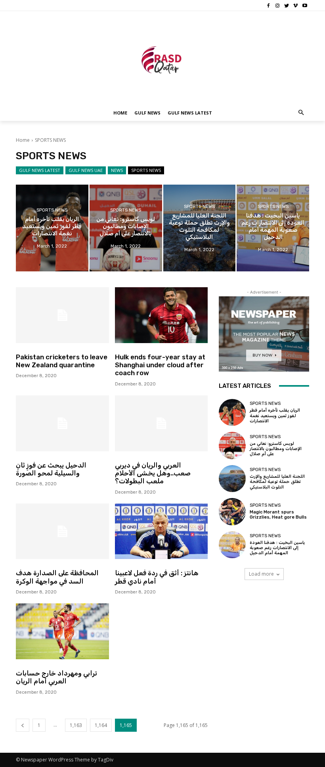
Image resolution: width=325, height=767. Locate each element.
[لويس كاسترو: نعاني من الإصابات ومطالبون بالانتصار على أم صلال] (126, 228)
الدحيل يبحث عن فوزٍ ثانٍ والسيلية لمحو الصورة (51, 469)
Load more (261, 573)
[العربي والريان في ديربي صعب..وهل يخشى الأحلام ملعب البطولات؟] (161, 423)
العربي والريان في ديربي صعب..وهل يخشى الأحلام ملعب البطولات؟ (153, 473)
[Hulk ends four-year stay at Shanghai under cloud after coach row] (161, 315)
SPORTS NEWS (146, 170)
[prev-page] (22, 725)
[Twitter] (286, 5)
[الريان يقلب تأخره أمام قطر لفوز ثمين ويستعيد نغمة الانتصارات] (52, 228)
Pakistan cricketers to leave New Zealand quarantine (61, 361)
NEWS (117, 170)
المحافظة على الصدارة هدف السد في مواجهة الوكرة (57, 577)
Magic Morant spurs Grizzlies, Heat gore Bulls (278, 514)
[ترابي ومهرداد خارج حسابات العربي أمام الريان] (62, 631)
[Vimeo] (295, 5)
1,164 (101, 725)
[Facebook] (268, 5)
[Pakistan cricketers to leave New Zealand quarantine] (62, 315)
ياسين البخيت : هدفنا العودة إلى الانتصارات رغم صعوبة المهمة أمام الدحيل (277, 547)
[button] (301, 113)
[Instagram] (277, 5)
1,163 (76, 725)
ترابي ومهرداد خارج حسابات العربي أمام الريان (56, 677)
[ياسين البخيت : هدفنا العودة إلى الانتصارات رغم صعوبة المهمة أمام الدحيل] (273, 228)
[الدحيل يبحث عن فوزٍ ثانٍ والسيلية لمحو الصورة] (62, 423)
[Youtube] (304, 5)
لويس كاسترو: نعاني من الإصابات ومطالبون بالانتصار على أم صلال (276, 448)
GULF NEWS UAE (86, 170)
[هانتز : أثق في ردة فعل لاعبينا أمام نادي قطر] (161, 531)
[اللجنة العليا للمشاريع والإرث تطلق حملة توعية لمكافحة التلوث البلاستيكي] (199, 228)
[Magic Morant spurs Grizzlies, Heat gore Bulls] (232, 511)
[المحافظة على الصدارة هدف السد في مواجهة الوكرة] (62, 531)
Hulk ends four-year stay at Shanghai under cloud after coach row (160, 365)
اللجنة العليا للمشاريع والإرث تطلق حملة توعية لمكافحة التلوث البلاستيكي (277, 481)
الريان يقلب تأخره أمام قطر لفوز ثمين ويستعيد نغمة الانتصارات (275, 415)
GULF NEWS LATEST (39, 170)
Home (23, 140)
